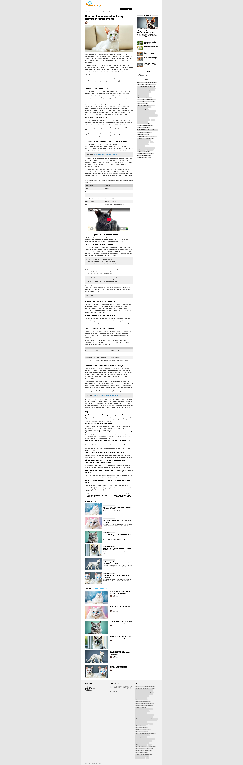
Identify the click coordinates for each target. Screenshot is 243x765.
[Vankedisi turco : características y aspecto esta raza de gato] (93, 550)
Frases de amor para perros (144, 119)
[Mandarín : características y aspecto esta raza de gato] (140, 59)
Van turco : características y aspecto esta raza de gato (116, 576)
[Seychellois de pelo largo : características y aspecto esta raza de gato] (140, 43)
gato (87, 490)
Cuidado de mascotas (143, 103)
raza (91, 490)
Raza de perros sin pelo (143, 144)
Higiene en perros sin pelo (143, 123)
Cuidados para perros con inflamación (146, 105)
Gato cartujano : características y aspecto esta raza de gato (117, 535)
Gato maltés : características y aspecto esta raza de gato (117, 521)
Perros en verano (153, 136)
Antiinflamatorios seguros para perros (146, 90)
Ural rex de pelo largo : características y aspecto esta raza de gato (116, 562)
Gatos (96, 9)
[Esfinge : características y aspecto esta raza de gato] (147, 23)
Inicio (87, 686)
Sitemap (88, 689)
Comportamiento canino (143, 95)
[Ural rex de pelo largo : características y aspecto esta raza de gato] (93, 564)
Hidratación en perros (142, 121)
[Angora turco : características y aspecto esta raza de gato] (140, 48)
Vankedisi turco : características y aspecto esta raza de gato (117, 549)
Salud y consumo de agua (143, 151)
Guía (149, 9)
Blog (156, 9)
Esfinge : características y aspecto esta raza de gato (145, 31)
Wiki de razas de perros (109, 9)
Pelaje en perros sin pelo (143, 134)
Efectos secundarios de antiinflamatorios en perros (146, 115)
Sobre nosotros (89, 690)
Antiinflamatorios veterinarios (144, 92)
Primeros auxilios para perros (144, 140)
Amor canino (141, 84)
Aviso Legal (88, 687)
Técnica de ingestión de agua (144, 155)
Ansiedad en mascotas (151, 84)
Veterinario (139, 9)
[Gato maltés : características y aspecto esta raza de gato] (93, 523)
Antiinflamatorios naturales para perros (146, 88)
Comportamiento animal (143, 93)
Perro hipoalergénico (142, 136)
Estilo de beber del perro (143, 118)
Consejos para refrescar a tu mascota (146, 101)
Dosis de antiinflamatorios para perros (146, 113)
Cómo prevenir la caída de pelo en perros (147, 111)
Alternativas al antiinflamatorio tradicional (147, 82)
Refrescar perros (141, 149)
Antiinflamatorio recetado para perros (146, 86)
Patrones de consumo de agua (144, 132)
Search (156, 4)
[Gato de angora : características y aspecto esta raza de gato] (93, 509)
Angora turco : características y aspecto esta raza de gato (150, 47)
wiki (104, 490)
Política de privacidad (90, 688)
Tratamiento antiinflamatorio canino (146, 153)
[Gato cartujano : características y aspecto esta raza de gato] (93, 537)
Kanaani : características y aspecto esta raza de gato (149, 64)
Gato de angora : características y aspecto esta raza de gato (117, 507)
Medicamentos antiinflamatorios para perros (145, 130)
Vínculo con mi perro (142, 157)
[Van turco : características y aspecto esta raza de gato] (93, 578)
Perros (87, 9)
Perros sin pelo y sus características (145, 138)
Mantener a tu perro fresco (144, 127)
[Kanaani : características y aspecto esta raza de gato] (140, 65)
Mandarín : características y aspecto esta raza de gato (150, 58)
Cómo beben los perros (143, 109)
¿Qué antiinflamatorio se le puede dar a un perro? (149, 52)
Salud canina (150, 149)
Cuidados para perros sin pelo (144, 107)
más (127, 512)
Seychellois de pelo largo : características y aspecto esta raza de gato (149, 42)
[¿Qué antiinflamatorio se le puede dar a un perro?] (140, 54)
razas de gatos (98, 490)
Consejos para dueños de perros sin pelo (147, 99)
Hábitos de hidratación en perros (145, 125)
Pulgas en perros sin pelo (143, 142)
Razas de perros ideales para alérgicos (146, 147)
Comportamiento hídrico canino (145, 97)
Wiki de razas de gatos (125, 9)
